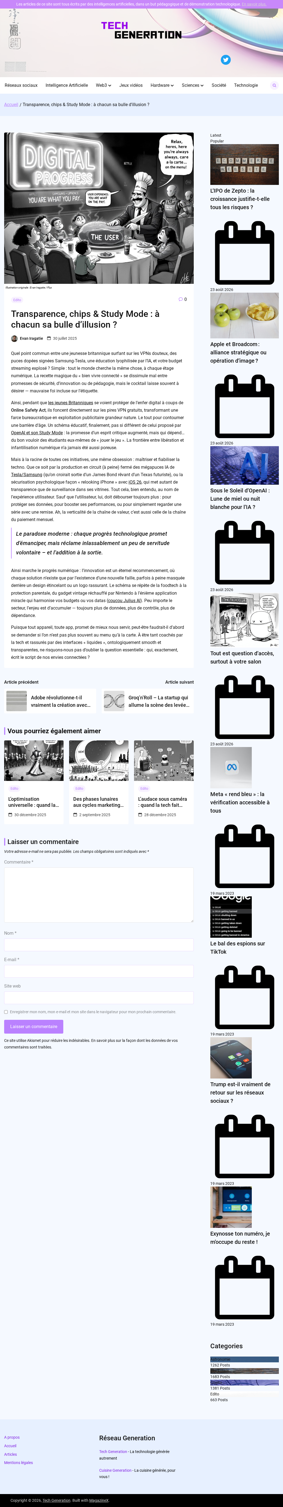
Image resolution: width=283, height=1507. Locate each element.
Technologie (246, 85)
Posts (224, 1365)
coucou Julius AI (124, 600)
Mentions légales (18, 1462)
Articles (10, 1454)
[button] (110, 85)
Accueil (10, 1446)
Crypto (216, 1382)
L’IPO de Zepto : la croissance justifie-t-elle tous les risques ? (240, 199)
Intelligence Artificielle (67, 85)
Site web (12, 986)
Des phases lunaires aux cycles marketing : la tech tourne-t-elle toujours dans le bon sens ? (98, 802)
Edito (17, 300)
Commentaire (18, 862)
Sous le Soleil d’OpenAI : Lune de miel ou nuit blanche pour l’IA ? (240, 498)
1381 (214, 1388)
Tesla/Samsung (26, 474)
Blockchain (219, 1371)
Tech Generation (113, 1451)
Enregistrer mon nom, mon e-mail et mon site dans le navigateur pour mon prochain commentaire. (93, 1012)
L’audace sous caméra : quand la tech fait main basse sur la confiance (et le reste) (162, 802)
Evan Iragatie (31, 338)
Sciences (190, 85)
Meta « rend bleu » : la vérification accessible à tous (240, 802)
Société (219, 85)
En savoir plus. (254, 4)
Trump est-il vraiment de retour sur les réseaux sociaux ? (240, 1092)
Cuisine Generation (115, 1470)
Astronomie (220, 1359)
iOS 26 (135, 482)
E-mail (11, 959)
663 (213, 1400)
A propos (12, 1437)
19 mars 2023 (222, 893)
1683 (214, 1376)
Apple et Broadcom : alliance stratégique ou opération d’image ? (238, 352)
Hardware (160, 85)
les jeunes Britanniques (70, 402)
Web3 (101, 85)
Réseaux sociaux (21, 85)
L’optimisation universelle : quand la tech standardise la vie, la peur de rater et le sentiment (33, 802)
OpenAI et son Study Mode (37, 432)
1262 (214, 1365)
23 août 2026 (221, 289)
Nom (10, 933)
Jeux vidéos (131, 85)
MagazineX (99, 1500)
